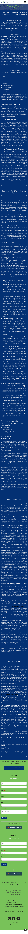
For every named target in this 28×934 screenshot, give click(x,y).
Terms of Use (14, 922)
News (24, 882)
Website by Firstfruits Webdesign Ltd (14, 911)
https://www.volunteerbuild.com (10, 28)
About (7, 882)
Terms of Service (17, 823)
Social (20, 882)
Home (3, 882)
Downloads (6, 885)
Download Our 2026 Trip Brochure (14, 767)
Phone (2, 796)
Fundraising (13, 885)
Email (5, 790)
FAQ (18, 885)
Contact (5, 809)
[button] (25, 2)
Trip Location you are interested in (9, 802)
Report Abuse (10, 823)
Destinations (14, 882)
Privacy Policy (14, 925)
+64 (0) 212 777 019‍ (15, 902)
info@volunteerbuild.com (7, 741)
